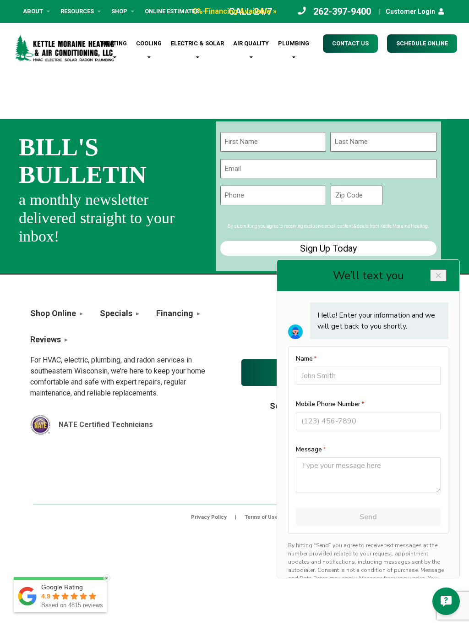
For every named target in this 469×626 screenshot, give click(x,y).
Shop (119, 11)
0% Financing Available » (235, 11)
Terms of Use (261, 517)
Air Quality (251, 43)
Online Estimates (172, 11)
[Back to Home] (64, 48)
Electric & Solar (197, 43)
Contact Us (350, 43)
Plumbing (293, 43)
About (33, 11)
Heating (114, 43)
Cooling (149, 43)
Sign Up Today (328, 248)
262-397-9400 (342, 11)
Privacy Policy (209, 517)
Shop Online (53, 313)
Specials (116, 313)
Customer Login (410, 11)
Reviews (45, 339)
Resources (77, 11)
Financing (174, 313)
